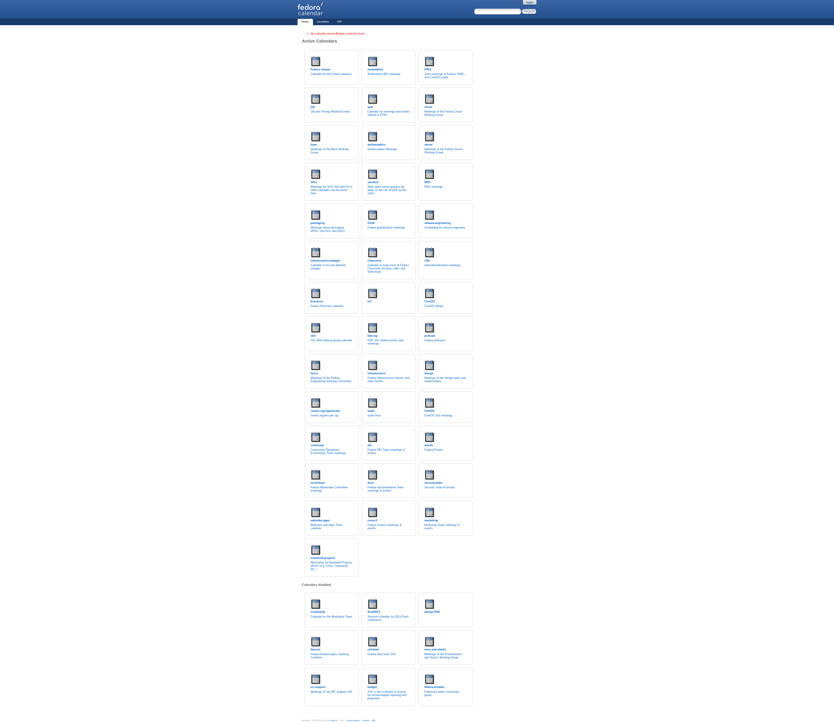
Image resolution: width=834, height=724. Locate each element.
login (529, 2)
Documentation (353, 720)
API (339, 21)
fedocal (334, 720)
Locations (323, 21)
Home (305, 21)
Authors (365, 720)
